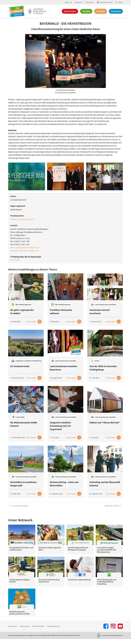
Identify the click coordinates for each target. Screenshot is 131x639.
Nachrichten (70, 11)
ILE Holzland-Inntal (19, 366)
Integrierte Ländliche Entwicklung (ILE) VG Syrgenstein (60, 426)
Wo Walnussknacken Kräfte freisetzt (23, 424)
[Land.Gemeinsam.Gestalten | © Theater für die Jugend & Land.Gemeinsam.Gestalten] (65, 343)
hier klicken (15, 259)
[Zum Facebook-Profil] (105, 626)
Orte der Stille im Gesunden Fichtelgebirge (103, 368)
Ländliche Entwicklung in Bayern (112, 635)
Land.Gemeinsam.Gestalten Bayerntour (63, 368)
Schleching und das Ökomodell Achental (104, 484)
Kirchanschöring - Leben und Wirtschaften (64, 484)
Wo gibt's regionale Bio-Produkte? (22, 311)
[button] (119, 2)
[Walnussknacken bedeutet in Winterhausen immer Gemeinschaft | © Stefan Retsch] (26, 399)
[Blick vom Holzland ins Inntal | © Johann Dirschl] (26, 343)
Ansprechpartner (53, 626)
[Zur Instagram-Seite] (113, 626)
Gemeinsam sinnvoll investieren (99, 311)
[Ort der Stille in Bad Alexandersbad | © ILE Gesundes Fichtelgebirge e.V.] (105, 343)
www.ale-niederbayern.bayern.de (24, 250)
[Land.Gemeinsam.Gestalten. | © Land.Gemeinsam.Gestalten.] (26, 176)
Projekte (100, 11)
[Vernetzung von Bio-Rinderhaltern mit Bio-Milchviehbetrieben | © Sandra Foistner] (65, 286)
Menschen (116, 11)
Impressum (12, 626)
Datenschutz (25, 626)
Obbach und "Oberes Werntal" (104, 422)
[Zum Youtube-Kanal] (120, 626)
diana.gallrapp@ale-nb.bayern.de (24, 247)
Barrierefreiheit (38, 626)
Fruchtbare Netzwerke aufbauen (61, 311)
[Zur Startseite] (16, 11)
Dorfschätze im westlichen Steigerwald (23, 484)
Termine (86, 11)
